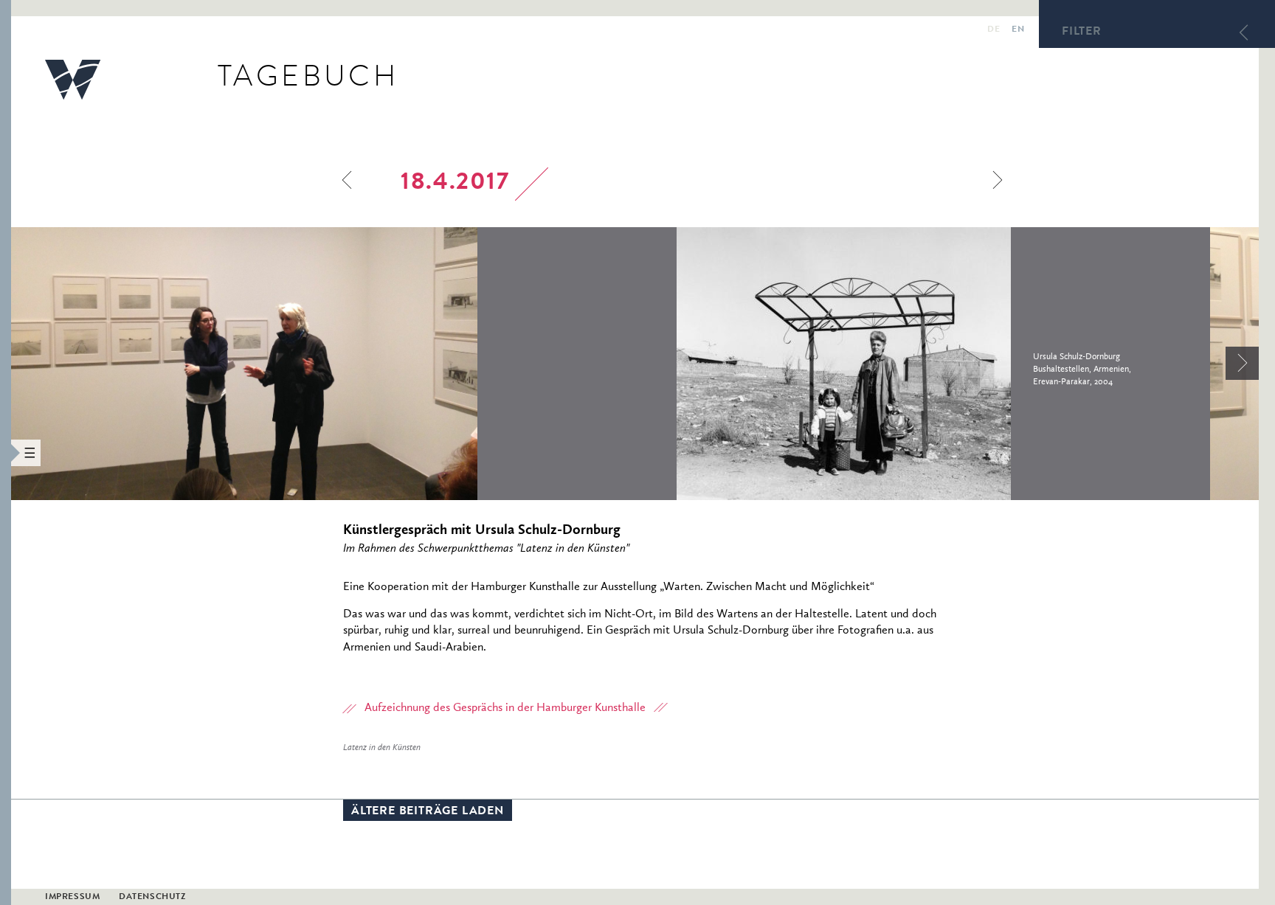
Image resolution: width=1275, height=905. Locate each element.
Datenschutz (152, 897)
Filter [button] (1082, 32)
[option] (344, 363)
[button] (5, 452)
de (993, 30)
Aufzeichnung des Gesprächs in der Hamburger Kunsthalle (505, 708)
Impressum (72, 897)
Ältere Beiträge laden (427, 812)
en (1018, 30)
